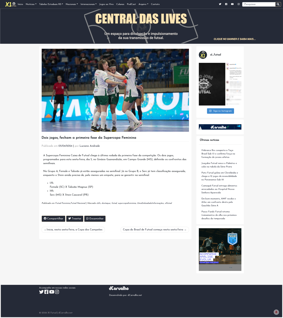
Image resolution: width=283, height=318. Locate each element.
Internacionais (88, 4)
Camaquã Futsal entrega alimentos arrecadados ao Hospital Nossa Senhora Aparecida (219, 189)
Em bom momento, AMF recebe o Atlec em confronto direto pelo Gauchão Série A (218, 202)
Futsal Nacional (78, 203)
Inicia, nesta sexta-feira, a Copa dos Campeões (74, 229)
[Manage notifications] (276, 312)
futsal (114, 203)
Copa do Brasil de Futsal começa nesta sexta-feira (153, 229)
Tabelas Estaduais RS (50, 4)
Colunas (120, 4)
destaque (106, 203)
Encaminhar (96, 218)
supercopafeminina (127, 203)
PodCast (131, 4)
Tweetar (76, 218)
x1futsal (168, 203)
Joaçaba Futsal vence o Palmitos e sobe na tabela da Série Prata (219, 165)
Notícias (30, 4)
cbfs (98, 203)
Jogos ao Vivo (106, 4)
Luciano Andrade (90, 146)
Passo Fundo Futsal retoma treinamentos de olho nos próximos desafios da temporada (219, 215)
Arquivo (142, 4)
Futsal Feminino (62, 203)
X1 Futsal (52, 313)
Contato (155, 4)
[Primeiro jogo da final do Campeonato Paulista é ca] (220, 84)
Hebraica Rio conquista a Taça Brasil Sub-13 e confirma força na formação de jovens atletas (218, 154)
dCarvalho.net (135, 295)
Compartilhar (54, 218)
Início (20, 4)
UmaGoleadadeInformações (150, 203)
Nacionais (71, 4)
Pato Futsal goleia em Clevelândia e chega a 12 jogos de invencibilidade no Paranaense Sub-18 (219, 176)
